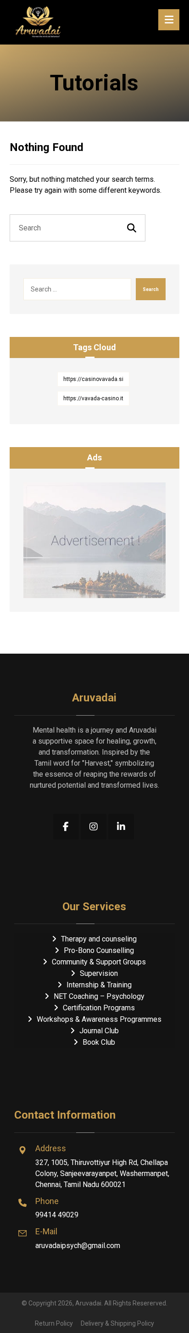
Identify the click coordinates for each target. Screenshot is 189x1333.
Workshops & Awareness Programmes (99, 1019)
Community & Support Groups (99, 962)
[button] (66, 827)
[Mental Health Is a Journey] (38, 21)
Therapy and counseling (99, 939)
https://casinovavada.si (93, 379)
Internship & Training (99, 984)
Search (151, 289)
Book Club (99, 1042)
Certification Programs (99, 1007)
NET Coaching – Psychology (99, 996)
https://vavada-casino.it (93, 398)
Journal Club (99, 1030)
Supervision (99, 973)
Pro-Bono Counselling (99, 950)
